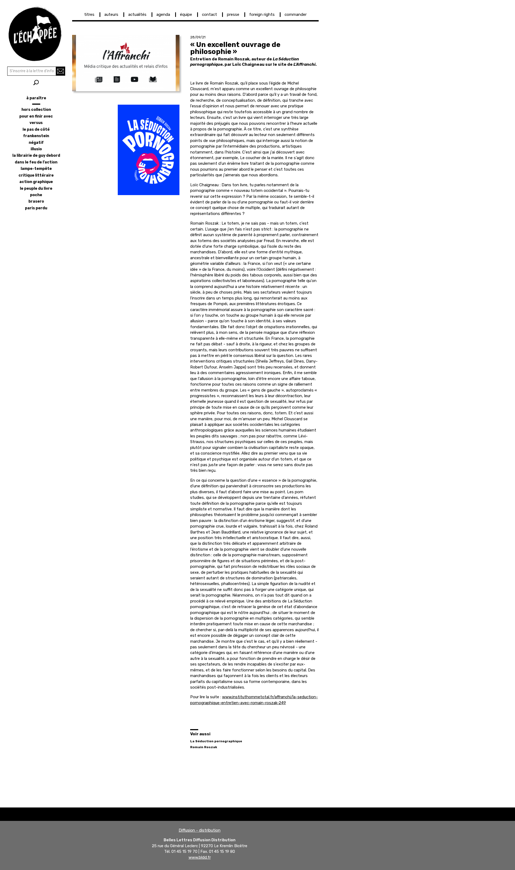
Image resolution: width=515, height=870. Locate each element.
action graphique (36, 182)
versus (36, 122)
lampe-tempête (36, 168)
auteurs (111, 14)
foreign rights (262, 14)
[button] (125, 63)
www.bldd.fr (200, 857)
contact (209, 14)
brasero (36, 201)
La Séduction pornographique (216, 741)
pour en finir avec (36, 116)
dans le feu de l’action (36, 162)
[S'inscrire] (60, 71)
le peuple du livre (36, 188)
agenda (163, 14)
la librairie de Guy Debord (36, 155)
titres (89, 14)
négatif (36, 142)
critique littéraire (36, 175)
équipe (186, 14)
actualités (137, 14)
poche (36, 195)
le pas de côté (36, 129)
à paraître (36, 98)
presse (233, 14)
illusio (36, 149)
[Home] (36, 32)
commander (296, 14)
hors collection (36, 109)
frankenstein (36, 136)
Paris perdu (36, 208)
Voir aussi (200, 734)
